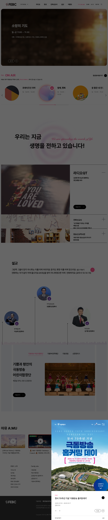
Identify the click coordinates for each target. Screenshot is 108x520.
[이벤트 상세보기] (103, 497)
